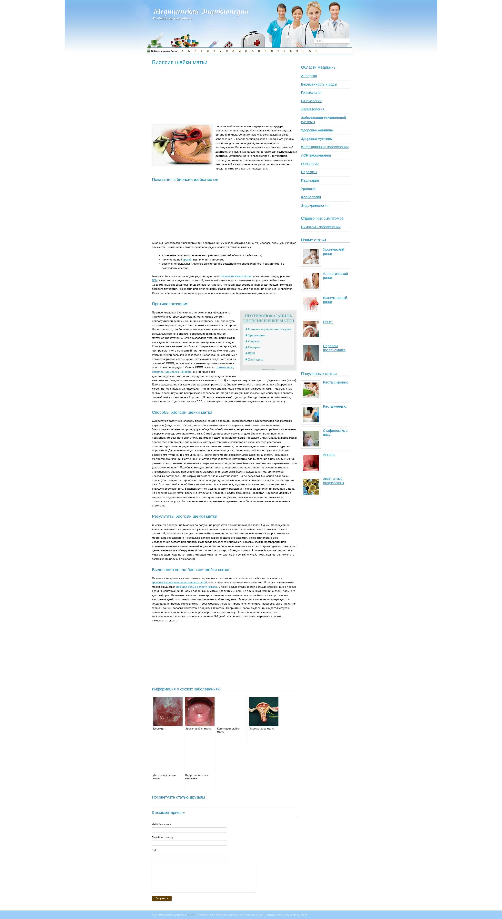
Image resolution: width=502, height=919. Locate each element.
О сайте (191, 915)
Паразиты (309, 172)
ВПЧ (154, 280)
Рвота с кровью (335, 382)
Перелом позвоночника (334, 348)
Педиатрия (310, 180)
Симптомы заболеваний (321, 227)
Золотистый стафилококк (333, 481)
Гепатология (311, 93)
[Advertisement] (223, 95)
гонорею (185, 371)
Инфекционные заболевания (325, 147)
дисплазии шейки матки (236, 276)
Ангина (329, 455)
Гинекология (311, 101)
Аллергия (309, 76)
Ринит (328, 322)
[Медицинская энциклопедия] (201, 22)
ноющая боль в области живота (196, 586)
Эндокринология (314, 206)
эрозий (187, 259)
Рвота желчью (334, 406)
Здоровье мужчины (317, 139)
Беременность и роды (319, 84)
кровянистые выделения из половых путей (179, 582)
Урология (308, 189)
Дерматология (313, 109)
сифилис (157, 371)
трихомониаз (224, 367)
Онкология (310, 164)
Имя (161, 824)
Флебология (311, 197)
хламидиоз (172, 371)
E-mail (162, 837)
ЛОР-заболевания (316, 155)
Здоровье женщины (317, 130)
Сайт (155, 850)
